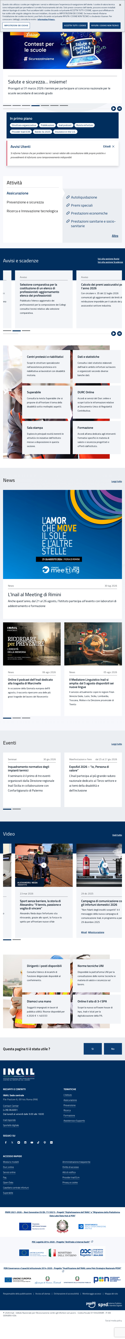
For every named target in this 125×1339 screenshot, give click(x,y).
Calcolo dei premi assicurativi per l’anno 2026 (90, 286)
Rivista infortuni (84, 125)
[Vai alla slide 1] (7, 105)
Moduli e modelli (11, 1162)
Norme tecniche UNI (91, 966)
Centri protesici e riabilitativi (45, 357)
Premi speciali (82, 205)
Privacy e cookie (70, 1182)
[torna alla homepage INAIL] (19, 1074)
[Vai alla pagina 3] (26, 330)
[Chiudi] (120, 5)
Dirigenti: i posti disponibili (44, 966)
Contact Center (11, 1106)
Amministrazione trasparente (76, 1162)
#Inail (72, 932)
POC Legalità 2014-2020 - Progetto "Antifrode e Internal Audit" (61, 1241)
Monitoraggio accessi (91, 1293)
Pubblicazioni (47, 125)
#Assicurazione (84, 932)
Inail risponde (9, 1120)
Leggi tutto (116, 481)
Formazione (85, 427)
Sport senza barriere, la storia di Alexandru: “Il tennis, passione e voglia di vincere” (28, 904)
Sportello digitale (11, 1125)
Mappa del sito (111, 1293)
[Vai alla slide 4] (35, 105)
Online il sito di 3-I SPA (92, 1001)
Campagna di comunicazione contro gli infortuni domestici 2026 (92, 902)
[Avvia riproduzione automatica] (113, 108)
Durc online (8, 1167)
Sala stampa (35, 427)
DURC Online (86, 392)
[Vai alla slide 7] (64, 105)
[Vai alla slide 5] (45, 105)
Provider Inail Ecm (71, 1177)
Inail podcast (65, 125)
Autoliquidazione (84, 197)
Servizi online (9, 1172)
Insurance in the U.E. (65, 132)
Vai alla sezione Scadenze (110, 262)
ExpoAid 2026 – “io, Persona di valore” (89, 768)
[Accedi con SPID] (110, 1305)
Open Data (8, 1182)
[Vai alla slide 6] (54, 105)
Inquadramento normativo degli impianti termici (28, 768)
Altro (115, 235)
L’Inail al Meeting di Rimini (34, 594)
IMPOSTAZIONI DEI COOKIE (16, 25)
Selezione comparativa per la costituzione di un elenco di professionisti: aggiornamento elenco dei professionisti (27, 290)
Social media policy (113, 1320)
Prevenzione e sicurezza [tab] (25, 202)
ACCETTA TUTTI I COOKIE (75, 25)
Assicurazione (70, 1100)
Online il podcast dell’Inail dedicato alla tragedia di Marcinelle (30, 681)
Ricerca (67, 1110)
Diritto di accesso (70, 1167)
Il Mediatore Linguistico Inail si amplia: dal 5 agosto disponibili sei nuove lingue (91, 683)
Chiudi (107, 146)
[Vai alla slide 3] (26, 105)
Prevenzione (70, 1105)
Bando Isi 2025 (42, 132)
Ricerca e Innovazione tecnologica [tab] (32, 211)
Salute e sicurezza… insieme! (37, 82)
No (112, 1049)
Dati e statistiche (88, 357)
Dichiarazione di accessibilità (66, 1293)
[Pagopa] (90, 1305)
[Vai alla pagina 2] (16, 330)
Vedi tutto (117, 835)
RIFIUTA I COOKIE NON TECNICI (105, 25)
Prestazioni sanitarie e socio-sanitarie (93, 223)
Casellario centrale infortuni (16, 1187)
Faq (4, 1177)
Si (93, 1049)
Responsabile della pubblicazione (17, 1293)
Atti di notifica (68, 1172)
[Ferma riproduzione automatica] (119, 108)
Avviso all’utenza (42, 1293)
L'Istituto (68, 1095)
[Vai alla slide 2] (16, 105)
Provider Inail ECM (21, 132)
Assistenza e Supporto (74, 1120)
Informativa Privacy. (46, 19)
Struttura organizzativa (24, 125)
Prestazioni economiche (89, 213)
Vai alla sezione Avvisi (108, 258)
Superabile (34, 392)
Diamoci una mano (39, 1001)
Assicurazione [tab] (17, 193)
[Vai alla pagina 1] (7, 330)
